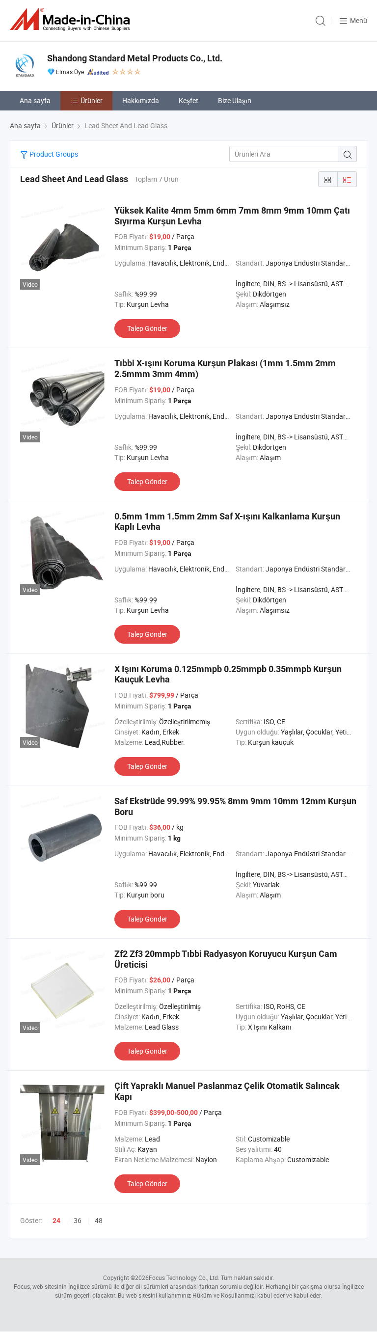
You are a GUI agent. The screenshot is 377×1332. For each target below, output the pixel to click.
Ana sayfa (35, 100)
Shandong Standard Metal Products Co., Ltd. (134, 58)
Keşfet (188, 100)
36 (77, 1220)
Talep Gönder (147, 328)
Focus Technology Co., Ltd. (184, 1277)
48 (99, 1220)
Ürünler (92, 100)
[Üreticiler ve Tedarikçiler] (72, 19)
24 (56, 1220)
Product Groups (53, 154)
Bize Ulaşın (234, 100)
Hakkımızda (140, 100)
